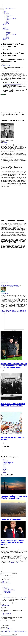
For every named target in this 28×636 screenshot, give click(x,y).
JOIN (4, 24)
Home (4, 11)
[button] (4, 629)
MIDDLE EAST (6, 464)
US (6, 30)
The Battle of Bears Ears (11, 519)
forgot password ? (5, 605)
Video (7, 21)
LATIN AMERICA (7, 463)
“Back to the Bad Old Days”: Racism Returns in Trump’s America (12, 542)
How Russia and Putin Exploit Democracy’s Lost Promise (13, 405)
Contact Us (6, 23)
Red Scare (10, 286)
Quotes (5, 468)
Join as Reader (7, 613)
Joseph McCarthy (15, 285)
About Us (5, 12)
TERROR (8, 20)
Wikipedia (4, 142)
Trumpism (16, 286)
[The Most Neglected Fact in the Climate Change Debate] (13, 493)
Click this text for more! (12, 562)
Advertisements (7, 592)
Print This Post (4, 282)
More (7, 22)
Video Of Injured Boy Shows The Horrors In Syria (13, 310)
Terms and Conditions (8, 590)
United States (9, 15)
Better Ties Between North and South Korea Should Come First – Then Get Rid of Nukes (14, 365)
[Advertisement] (14, 203)
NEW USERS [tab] (24, 597)
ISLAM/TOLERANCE (11, 18)
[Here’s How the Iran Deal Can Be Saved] (11, 433)
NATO (4, 467)
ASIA (7, 17)
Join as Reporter (7, 615)
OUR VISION (5, 631)
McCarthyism (4, 286)
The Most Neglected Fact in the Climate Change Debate (14, 497)
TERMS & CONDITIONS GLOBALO (17, 631)
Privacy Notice (7, 591)
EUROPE (8, 16)
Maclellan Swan (6, 65)
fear (10, 285)
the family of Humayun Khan (13, 84)
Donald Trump (4, 285)
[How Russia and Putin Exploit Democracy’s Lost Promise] (11, 399)
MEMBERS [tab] (6, 597)
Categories (6, 13)
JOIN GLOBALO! (5, 581)
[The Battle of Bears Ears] (13, 516)
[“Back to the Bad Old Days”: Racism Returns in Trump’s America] (13, 537)
